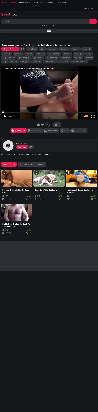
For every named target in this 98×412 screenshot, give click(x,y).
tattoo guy (78, 54)
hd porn (14, 62)
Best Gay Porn (49, 2)
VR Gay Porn (38, 2)
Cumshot (64, 49)
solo (89, 54)
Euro (42, 49)
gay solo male (9, 58)
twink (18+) (64, 62)
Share (66, 131)
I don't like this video (42, 124)
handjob (24, 62)
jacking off (38, 58)
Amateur (52, 49)
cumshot (7, 54)
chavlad (29, 54)
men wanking (54, 54)
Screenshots (53, 131)
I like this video (38, 124)
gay (5, 62)
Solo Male (32, 49)
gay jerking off (24, 58)
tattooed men (49, 62)
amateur (89, 58)
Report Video (37, 131)
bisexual (67, 54)
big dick (78, 58)
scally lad (40, 54)
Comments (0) (81, 131)
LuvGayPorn (62, 2)
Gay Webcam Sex (24, 2)
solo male (36, 62)
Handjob (75, 49)
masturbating (52, 58)
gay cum (18, 54)
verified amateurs (79, 62)
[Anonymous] (8, 145)
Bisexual (86, 49)
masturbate (66, 58)
